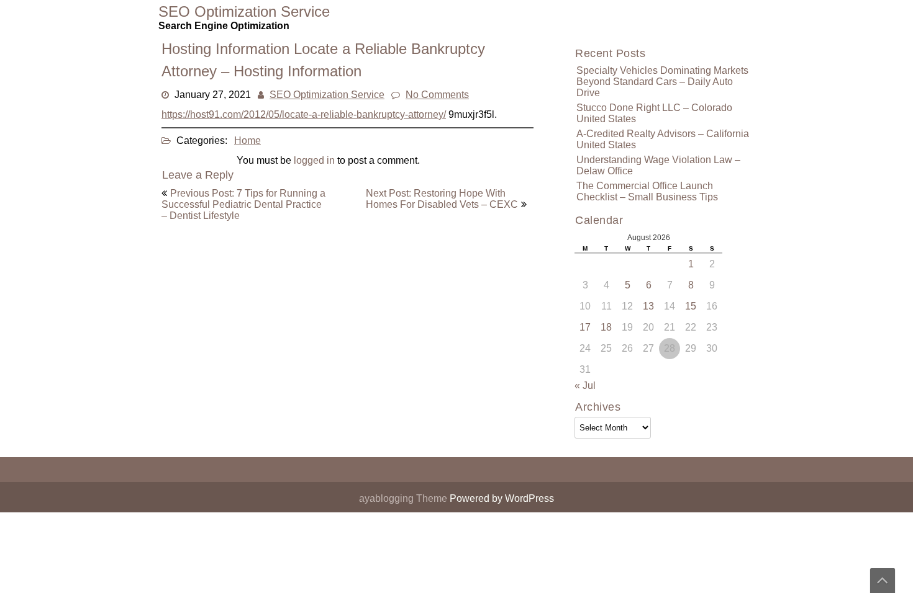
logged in (314, 160)
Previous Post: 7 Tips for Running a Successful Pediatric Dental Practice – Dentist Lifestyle (243, 204)
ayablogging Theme (404, 498)
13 (648, 306)
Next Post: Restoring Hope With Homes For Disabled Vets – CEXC (442, 199)
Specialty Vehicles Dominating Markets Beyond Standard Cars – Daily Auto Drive (662, 81)
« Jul (585, 385)
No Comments (437, 94)
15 (690, 306)
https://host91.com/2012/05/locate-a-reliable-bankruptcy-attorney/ (303, 114)
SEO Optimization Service (327, 94)
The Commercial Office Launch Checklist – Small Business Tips (647, 191)
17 (585, 327)
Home (247, 140)
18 (606, 327)
